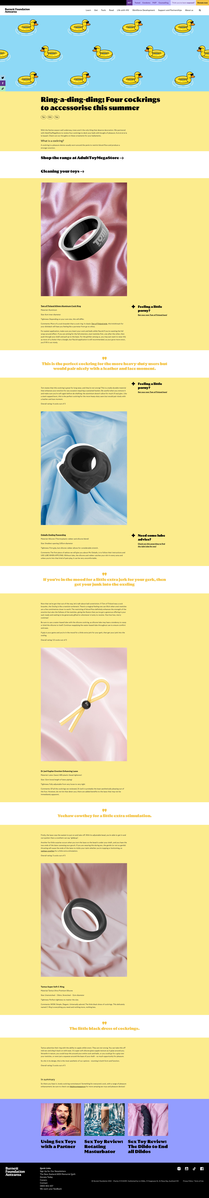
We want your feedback (51, 1189)
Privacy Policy (188, 1181)
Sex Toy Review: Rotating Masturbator (103, 1146)
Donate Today (46, 1177)
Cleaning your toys (60, 171)
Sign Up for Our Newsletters (53, 1171)
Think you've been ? (183, 3)
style (99, 324)
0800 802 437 (46, 1186)
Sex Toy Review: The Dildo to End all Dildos (148, 1146)
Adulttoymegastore (78, 1086)
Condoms (146, 3)
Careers (43, 1180)
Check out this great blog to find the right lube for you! (151, 545)
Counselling (164, 3)
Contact (44, 1183)
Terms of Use (199, 1181)
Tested (137, 3)
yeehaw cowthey (47, 851)
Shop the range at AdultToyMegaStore (80, 158)
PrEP (154, 3)
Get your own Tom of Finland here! (152, 315)
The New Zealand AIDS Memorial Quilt (57, 1174)
